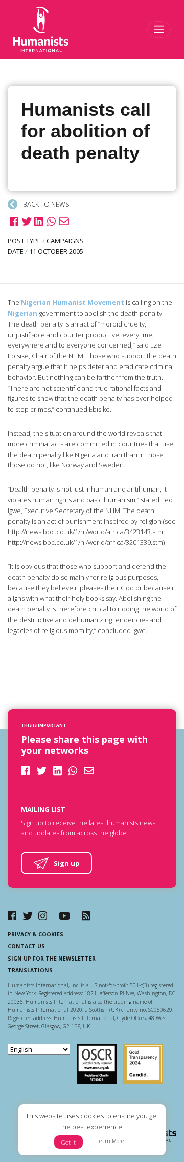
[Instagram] (42, 916)
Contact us (26, 946)
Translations (30, 970)
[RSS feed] (86, 916)
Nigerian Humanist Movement (72, 302)
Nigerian (22, 313)
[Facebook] (12, 916)
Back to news (45, 204)
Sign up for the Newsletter (52, 958)
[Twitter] (27, 916)
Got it (68, 1142)
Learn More (110, 1141)
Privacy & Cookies (35, 934)
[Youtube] (64, 916)
